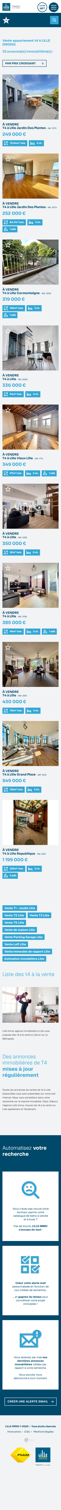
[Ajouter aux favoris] (8, 80)
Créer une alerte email (27, 1401)
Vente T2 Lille (14, 915)
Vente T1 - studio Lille (19, 908)
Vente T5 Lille (14, 922)
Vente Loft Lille (15, 944)
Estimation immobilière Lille (24, 959)
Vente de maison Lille (19, 930)
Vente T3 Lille (39, 915)
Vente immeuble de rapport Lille (27, 951)
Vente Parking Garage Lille (23, 937)
